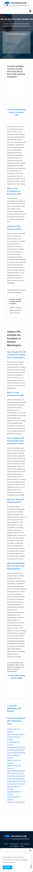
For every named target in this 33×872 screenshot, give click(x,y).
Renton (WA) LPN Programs (16, 776)
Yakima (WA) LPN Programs (16, 802)
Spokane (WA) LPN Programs (16, 781)
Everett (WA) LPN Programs (15, 750)
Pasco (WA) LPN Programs (15, 773)
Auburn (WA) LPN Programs (16, 734)
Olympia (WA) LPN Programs (16, 771)
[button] (30, 850)
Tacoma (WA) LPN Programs (16, 784)
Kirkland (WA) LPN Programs (16, 752)
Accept (7, 867)
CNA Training (24, 844)
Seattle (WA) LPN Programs (15, 778)
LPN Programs (14, 846)
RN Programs (14, 844)
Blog (22, 846)
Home (6, 844)
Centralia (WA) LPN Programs (16, 747)
